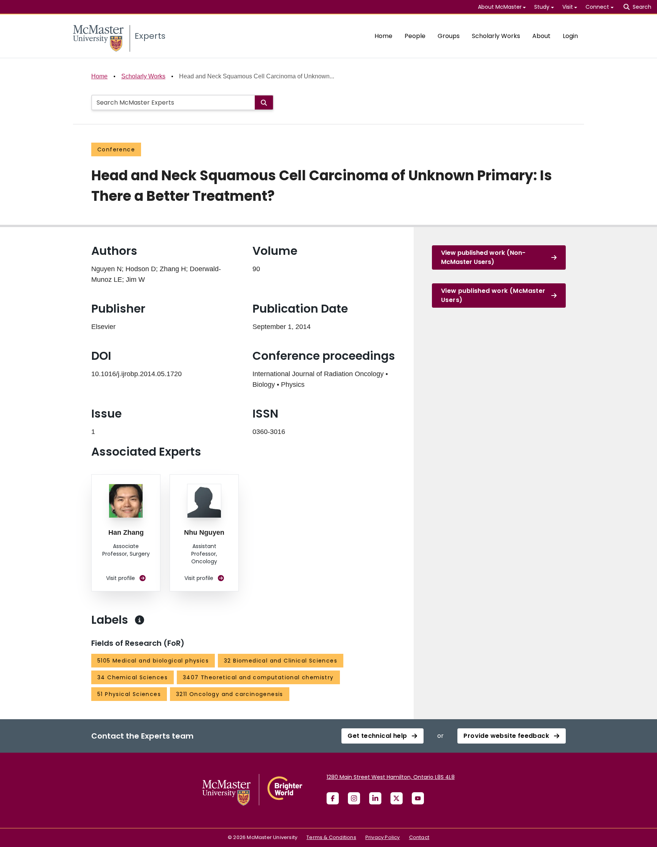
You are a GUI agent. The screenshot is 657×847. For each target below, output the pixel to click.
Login (570, 36)
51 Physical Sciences (129, 694)
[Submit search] (264, 102)
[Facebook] (333, 798)
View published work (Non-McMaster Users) (483, 257)
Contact (419, 837)
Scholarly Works (496, 36)
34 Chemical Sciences (132, 677)
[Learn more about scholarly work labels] (139, 620)
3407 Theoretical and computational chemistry (258, 677)
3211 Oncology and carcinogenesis (229, 694)
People (415, 36)
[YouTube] (418, 798)
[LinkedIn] (375, 798)
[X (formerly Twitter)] (396, 798)
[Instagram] (354, 798)
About (541, 36)
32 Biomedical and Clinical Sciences (280, 660)
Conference (116, 149)
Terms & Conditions (331, 837)
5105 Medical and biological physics (153, 660)
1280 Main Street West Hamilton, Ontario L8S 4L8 (391, 777)
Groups (449, 36)
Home (383, 36)
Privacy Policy (382, 837)
